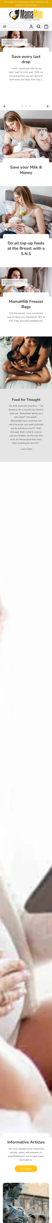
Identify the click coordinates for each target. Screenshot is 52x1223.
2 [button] (26, 106)
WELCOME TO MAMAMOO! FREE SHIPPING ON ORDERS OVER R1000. (26, 4)
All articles (26, 1168)
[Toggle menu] (4, 26)
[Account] (31, 25)
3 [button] (29, 106)
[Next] (47, 106)
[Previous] (4, 106)
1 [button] (22, 106)
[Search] (39, 25)
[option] (26, 57)
